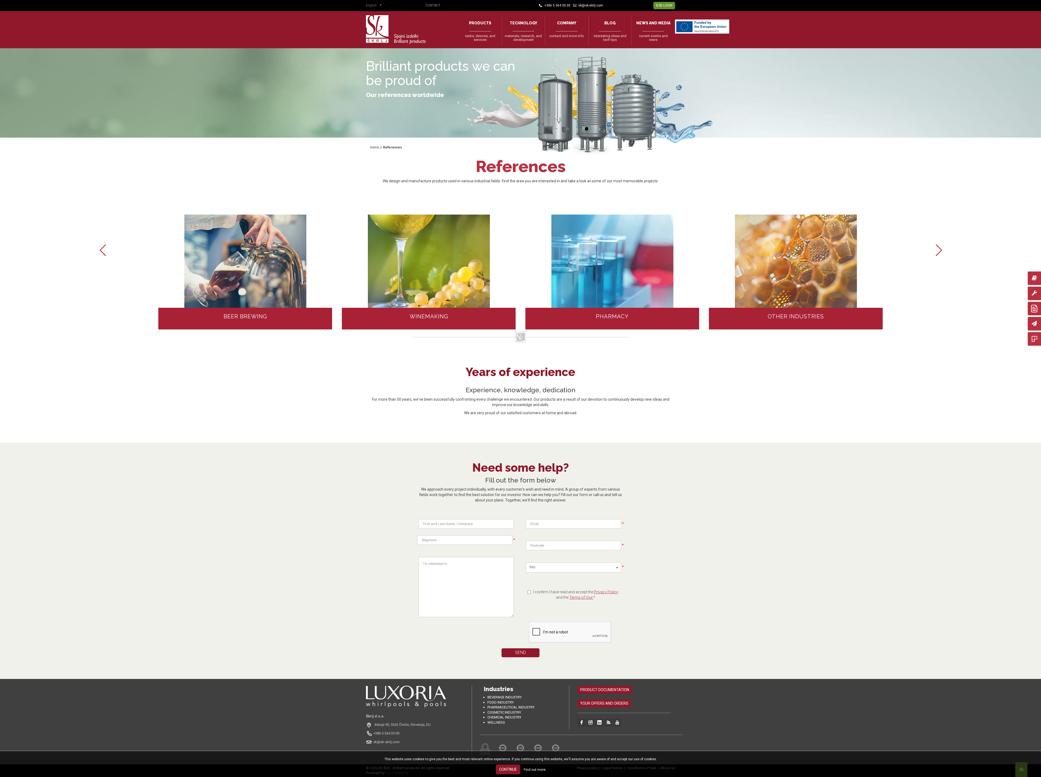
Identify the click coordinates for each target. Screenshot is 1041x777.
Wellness (496, 722)
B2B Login (664, 5)
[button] (375, 6)
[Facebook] (581, 722)
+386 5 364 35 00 (386, 733)
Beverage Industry (504, 697)
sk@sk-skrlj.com (386, 742)
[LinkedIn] (599, 722)
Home (374, 147)
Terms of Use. (581, 597)
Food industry (500, 702)
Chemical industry (504, 717)
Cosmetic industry (504, 712)
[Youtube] (617, 722)
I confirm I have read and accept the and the (575, 595)
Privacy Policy (606, 592)
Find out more (534, 770)
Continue (508, 769)
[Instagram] (590, 722)
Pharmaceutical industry (511, 707)
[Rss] (608, 722)
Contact (432, 5)
